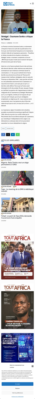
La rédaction (9, 42)
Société (14, 186)
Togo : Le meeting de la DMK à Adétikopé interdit (17, 190)
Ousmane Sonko (10, 128)
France (3, 128)
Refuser (17, 388)
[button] (32, 366)
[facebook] (15, 29)
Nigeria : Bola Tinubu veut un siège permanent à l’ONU (15, 164)
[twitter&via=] (20, 29)
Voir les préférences (17, 393)
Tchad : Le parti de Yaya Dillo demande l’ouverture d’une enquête (16, 217)
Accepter (17, 384)
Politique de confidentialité (17, 396)
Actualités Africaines (6, 159)
